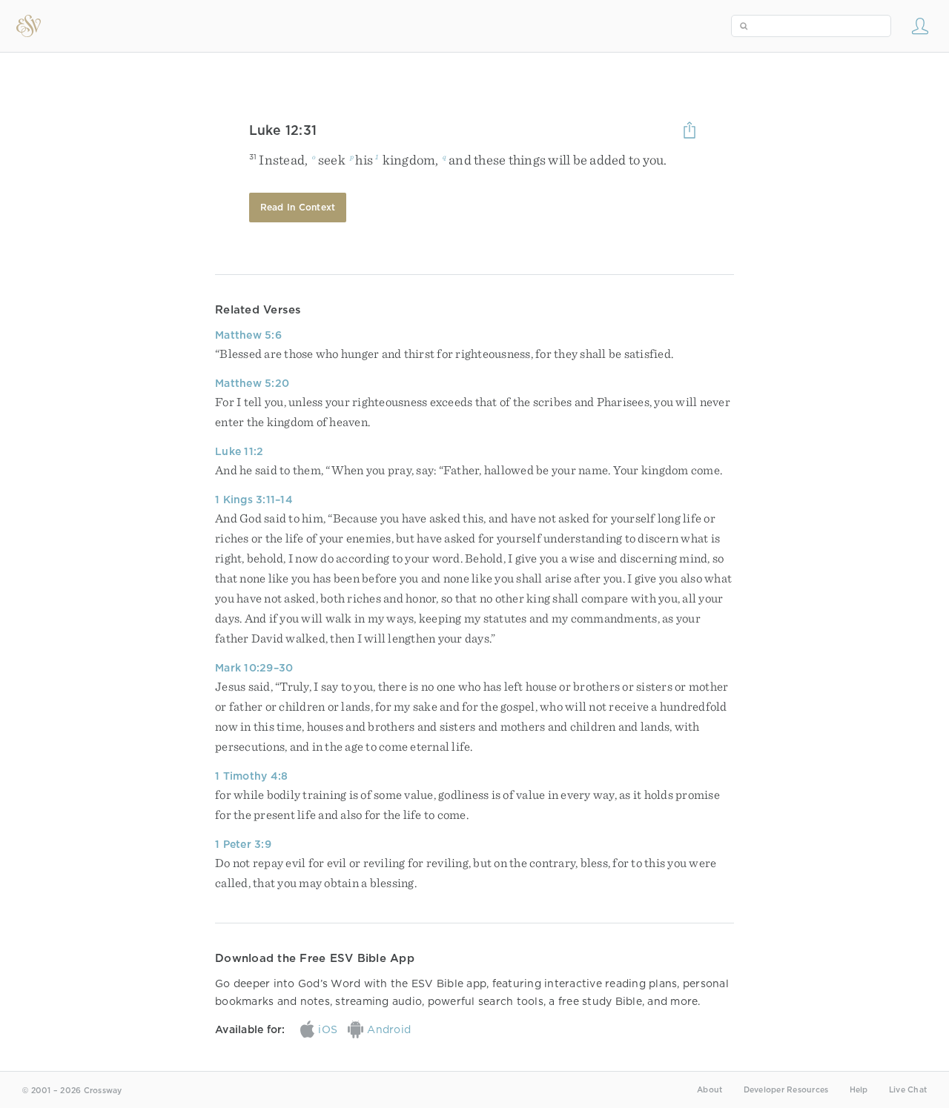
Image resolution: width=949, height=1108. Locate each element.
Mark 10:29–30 (254, 668)
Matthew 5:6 (248, 335)
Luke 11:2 (239, 451)
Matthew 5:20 (252, 383)
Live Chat (908, 1090)
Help (859, 1090)
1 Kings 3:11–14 (254, 499)
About (709, 1090)
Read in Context (298, 207)
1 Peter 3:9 (243, 844)
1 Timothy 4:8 (251, 776)
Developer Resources (786, 1090)
